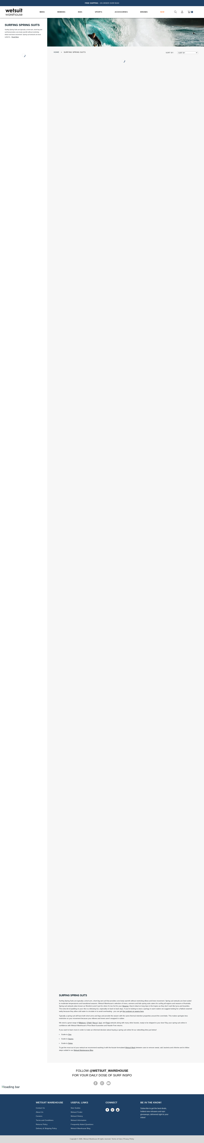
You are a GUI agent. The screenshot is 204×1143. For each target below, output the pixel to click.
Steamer (125, 1006)
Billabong (82, 1023)
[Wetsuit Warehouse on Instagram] (112, 1110)
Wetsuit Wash (130, 1047)
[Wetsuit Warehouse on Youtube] (117, 1110)
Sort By (181, 53)
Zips (69, 1034)
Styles (70, 1043)
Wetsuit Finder (76, 1112)
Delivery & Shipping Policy (46, 1128)
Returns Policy (41, 1124)
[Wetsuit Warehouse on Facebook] (107, 1110)
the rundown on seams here (133, 1011)
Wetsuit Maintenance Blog (83, 1050)
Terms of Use (117, 1139)
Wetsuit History (77, 1116)
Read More (15, 37)
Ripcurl (95, 1023)
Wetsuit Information (78, 1120)
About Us (39, 1112)
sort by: (170, 53)
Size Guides (75, 1108)
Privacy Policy (128, 1139)
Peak (108, 1023)
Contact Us (40, 1108)
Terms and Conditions (44, 1120)
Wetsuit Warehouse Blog (80, 1128)
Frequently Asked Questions (82, 1124)
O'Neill (89, 1023)
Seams (70, 1039)
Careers (39, 1116)
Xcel (100, 1023)
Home (56, 52)
